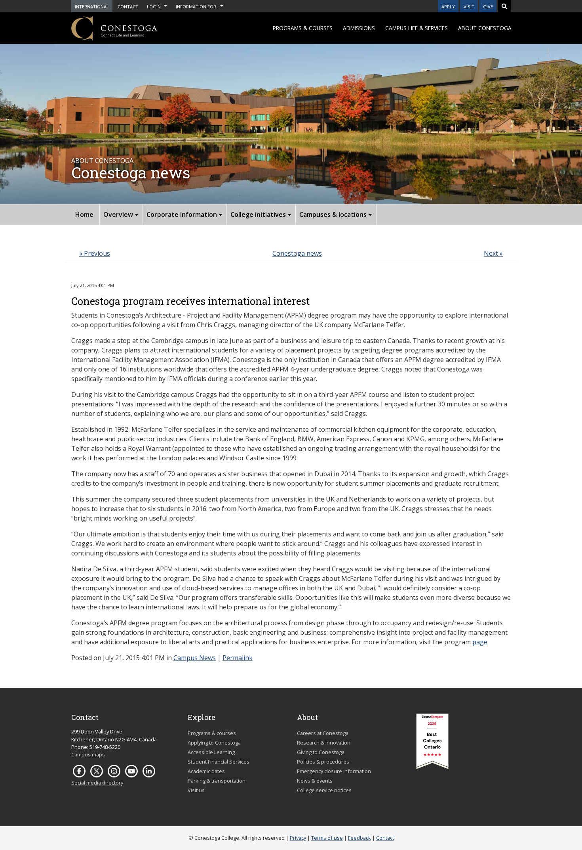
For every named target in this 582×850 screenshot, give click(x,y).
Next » (493, 253)
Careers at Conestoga (322, 733)
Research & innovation (323, 742)
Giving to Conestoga (320, 752)
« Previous (94, 253)
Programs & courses (303, 28)
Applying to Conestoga (214, 742)
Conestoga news (297, 253)
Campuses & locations (333, 214)
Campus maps (88, 754)
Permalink (238, 657)
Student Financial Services (218, 761)
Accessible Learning (211, 752)
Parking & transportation (216, 780)
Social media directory (97, 782)
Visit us (196, 790)
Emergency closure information (334, 771)
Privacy (298, 837)
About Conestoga (485, 28)
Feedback (359, 837)
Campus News (194, 657)
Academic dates (206, 771)
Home (84, 214)
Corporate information (182, 214)
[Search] (504, 6)
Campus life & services (416, 28)
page (479, 642)
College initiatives (258, 214)
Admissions (359, 28)
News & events (315, 780)
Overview (119, 214)
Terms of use (327, 837)
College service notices (324, 790)
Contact (385, 837)
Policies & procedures (323, 761)
